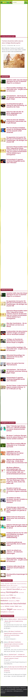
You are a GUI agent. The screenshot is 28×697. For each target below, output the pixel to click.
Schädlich (12, 606)
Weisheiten (19, 609)
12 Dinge (2, 583)
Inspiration (2, 595)
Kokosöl (7, 595)
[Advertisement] (14, 20)
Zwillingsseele (11, 611)
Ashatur (4, 45)
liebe (14, 598)
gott (21, 589)
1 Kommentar (17, 45)
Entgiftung (19, 587)
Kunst (15, 595)
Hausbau (24, 589)
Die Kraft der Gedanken (5, 587)
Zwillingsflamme (4, 611)
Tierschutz (3, 609)
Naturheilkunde (6, 603)
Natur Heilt (2, 606)
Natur (18, 600)
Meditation (4, 601)
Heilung (2, 592)
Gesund (9, 589)
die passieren (13, 587)
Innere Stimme (21, 592)
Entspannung (24, 587)
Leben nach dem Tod (5, 598)
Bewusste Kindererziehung (22, 583)
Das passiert (15, 585)
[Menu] (2, 2)
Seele (16, 606)
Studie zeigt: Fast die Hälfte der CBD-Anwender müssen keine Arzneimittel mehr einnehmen (15, 668)
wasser (15, 609)
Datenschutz (10, 691)
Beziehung (9, 585)
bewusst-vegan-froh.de (14, 687)
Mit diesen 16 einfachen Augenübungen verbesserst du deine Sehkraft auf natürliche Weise (13, 633)
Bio (12, 585)
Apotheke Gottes (13, 583)
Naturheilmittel (19, 603)
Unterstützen (19, 689)
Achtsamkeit (7, 583)
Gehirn (4, 589)
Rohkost (7, 606)
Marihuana (18, 598)
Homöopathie (12, 592)
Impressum (3, 691)
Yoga (23, 609)
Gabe (1, 589)
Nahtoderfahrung (12, 600)
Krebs (11, 595)
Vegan (10, 609)
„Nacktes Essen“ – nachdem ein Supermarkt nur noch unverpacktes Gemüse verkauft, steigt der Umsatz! (15, 656)
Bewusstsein (3, 585)
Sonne (20, 606)
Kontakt (25, 689)
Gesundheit (16, 589)
